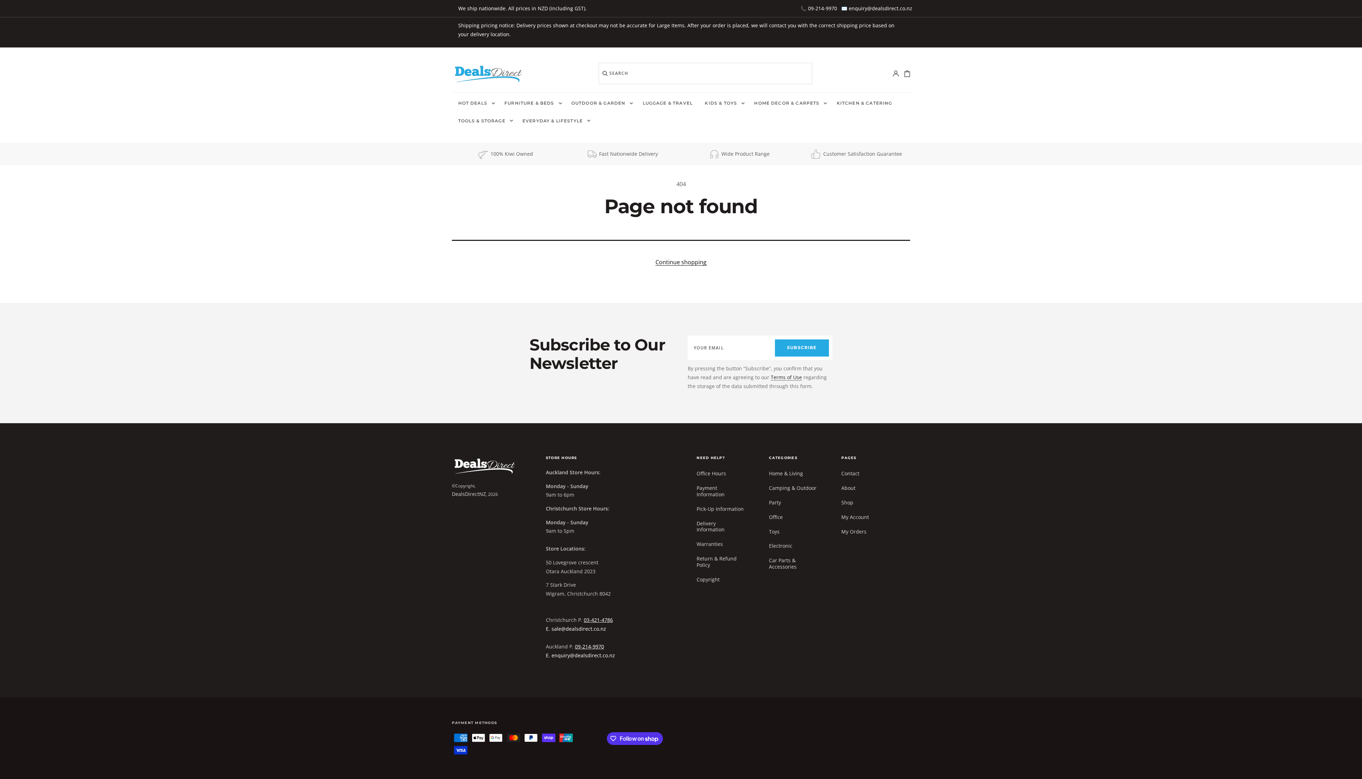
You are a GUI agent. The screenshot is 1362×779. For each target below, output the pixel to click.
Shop (847, 502)
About (848, 488)
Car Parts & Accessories (783, 563)
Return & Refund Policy (717, 561)
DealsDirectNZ (469, 494)
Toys (774, 531)
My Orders (854, 531)
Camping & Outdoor (792, 488)
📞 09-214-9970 (819, 8)
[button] (896, 74)
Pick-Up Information (720, 508)
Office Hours (711, 473)
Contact (850, 473)
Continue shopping (681, 262)
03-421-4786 (598, 620)
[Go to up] (1351, 768)
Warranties (710, 544)
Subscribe (801, 347)
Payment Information (711, 491)
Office (776, 517)
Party (775, 502)
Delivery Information (711, 526)
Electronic (780, 545)
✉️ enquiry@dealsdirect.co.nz (876, 8)
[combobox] (705, 73)
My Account (855, 517)
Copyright (708, 579)
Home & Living (786, 473)
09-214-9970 (589, 646)
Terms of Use (786, 377)
